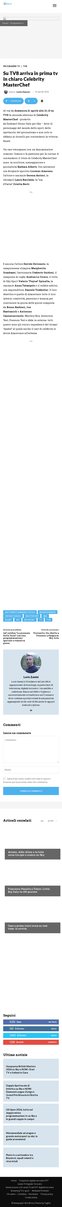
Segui (54, 1028)
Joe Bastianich (13, 616)
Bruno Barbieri (47, 612)
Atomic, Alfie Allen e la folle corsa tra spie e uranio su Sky (26, 853)
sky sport (29, 620)
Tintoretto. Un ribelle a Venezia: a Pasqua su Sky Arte (46, 635)
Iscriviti (52, 1042)
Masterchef (32, 616)
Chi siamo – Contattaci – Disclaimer (22, 1194)
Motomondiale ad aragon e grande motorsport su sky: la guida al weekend (22, 1136)
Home (5, 23)
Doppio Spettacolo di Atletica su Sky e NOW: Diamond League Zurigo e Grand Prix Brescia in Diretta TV (22, 1091)
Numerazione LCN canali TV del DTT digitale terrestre (30, 1187)
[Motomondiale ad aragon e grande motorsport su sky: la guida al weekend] (48, 1135)
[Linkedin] (31, 709)
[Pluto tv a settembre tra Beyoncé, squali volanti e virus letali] (48, 1157)
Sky (18, 620)
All (42, 821)
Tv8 (49, 620)
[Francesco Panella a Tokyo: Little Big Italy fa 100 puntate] (31, 879)
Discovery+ (14, 883)
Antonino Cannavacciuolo (20, 612)
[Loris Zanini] (6, 92)
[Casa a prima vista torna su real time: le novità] (31, 916)
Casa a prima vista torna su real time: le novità (27, 927)
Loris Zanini (23, 92)
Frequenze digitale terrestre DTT (33, 1180)
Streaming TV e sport (20, 1190)
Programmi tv (17, 23)
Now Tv (12, 846)
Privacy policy (47, 1194)
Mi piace (53, 1022)
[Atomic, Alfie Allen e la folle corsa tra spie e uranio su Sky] (31, 842)
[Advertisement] (31, 225)
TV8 (25, 66)
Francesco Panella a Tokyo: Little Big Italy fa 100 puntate (29, 890)
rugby (8, 620)
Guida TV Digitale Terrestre (30, 1184)
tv (40, 620)
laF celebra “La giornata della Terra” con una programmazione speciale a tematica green (16, 638)
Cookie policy (31, 1197)
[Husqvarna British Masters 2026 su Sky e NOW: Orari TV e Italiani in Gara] (48, 1069)
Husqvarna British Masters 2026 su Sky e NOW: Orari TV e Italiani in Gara (21, 1069)
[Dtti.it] (22, 6)
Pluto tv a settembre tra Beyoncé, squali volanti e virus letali (20, 1158)
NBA (45, 616)
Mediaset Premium (40, 1190)
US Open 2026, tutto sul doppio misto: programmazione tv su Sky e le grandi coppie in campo (21, 1114)
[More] (42, 101)
